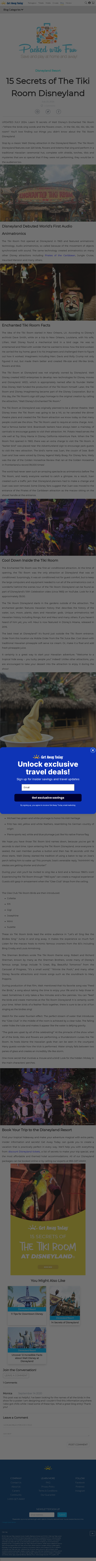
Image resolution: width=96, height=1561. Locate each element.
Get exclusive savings (48, 798)
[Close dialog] (93, 750)
